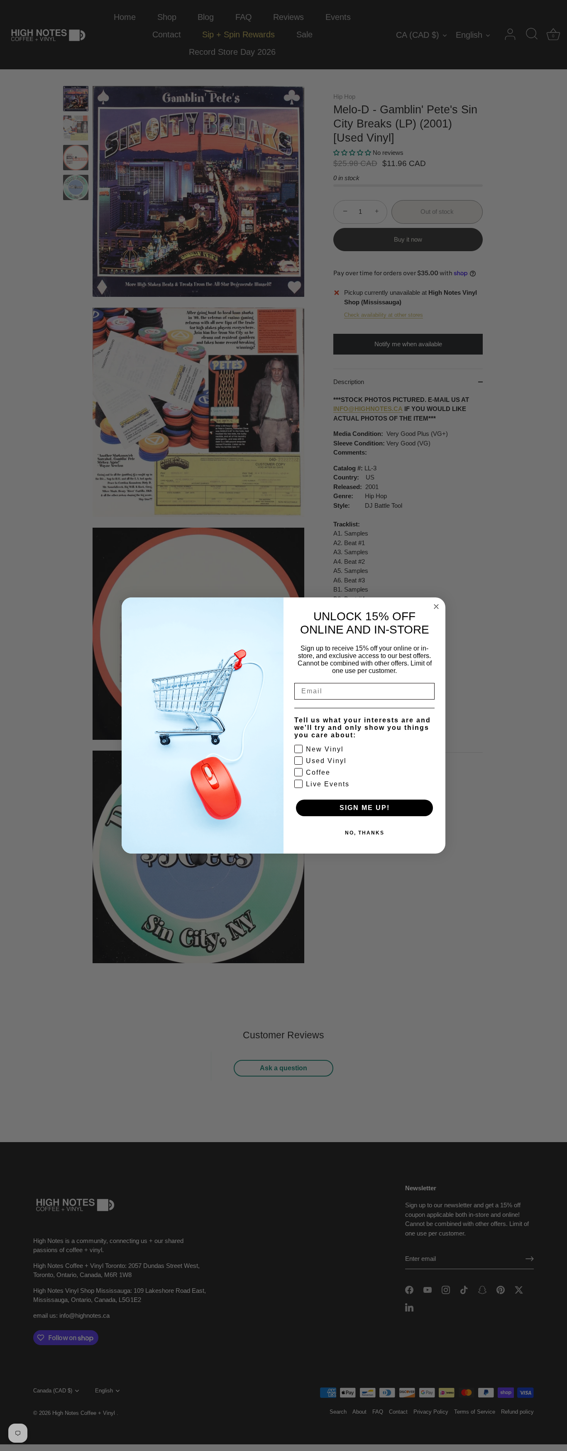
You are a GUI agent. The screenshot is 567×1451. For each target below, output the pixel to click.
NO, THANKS (364, 833)
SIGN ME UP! (365, 807)
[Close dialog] (436, 607)
